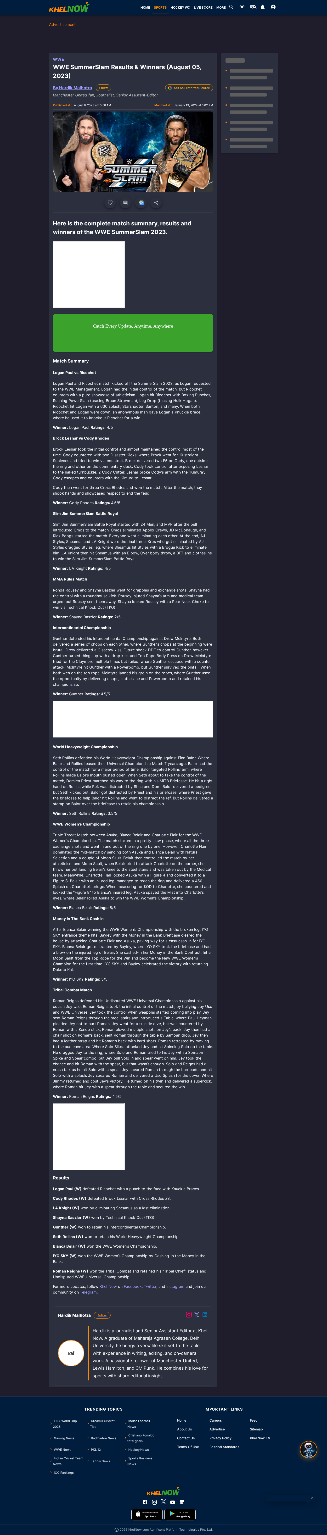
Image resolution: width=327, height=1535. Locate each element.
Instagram (175, 1286)
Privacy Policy (220, 1438)
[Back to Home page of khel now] (69, 7)
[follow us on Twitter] (163, 1502)
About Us (184, 1429)
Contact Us (186, 1438)
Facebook (133, 1286)
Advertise (217, 1429)
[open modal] (308, 1449)
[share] (156, 202)
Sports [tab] (160, 7)
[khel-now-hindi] (253, 7)
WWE (58, 59)
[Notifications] (262, 8)
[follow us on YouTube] (172, 1502)
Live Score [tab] (203, 7)
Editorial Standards (224, 1447)
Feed (254, 1420)
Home (181, 1420)
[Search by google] (231, 8)
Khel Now (108, 1286)
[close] (312, 1498)
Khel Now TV (260, 1438)
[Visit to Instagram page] (189, 1315)
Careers (215, 1420)
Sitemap (256, 1429)
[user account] (273, 8)
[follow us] (141, 202)
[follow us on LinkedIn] (182, 1502)
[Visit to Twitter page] (196, 1315)
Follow (103, 87)
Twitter (150, 1286)
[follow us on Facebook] (145, 1502)
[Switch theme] (242, 7)
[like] (110, 202)
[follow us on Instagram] (154, 1502)
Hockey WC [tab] (180, 7)
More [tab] (221, 7)
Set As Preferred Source (192, 88)
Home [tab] (145, 7)
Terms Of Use (188, 1447)
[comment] (125, 202)
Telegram (88, 1292)
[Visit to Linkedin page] (205, 1315)
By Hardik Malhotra (72, 87)
